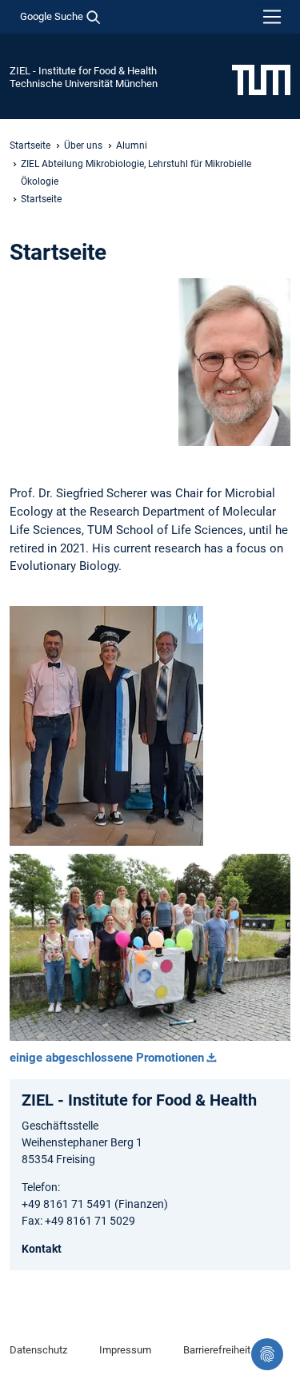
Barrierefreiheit (216, 1350)
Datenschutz (38, 1350)
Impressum (125, 1350)
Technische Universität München (84, 84)
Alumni (131, 145)
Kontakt (42, 1248)
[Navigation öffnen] (272, 16)
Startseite (30, 145)
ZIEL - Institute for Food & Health (83, 71)
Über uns (83, 145)
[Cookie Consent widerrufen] (267, 1354)
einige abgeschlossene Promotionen (107, 1057)
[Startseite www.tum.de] (261, 79)
